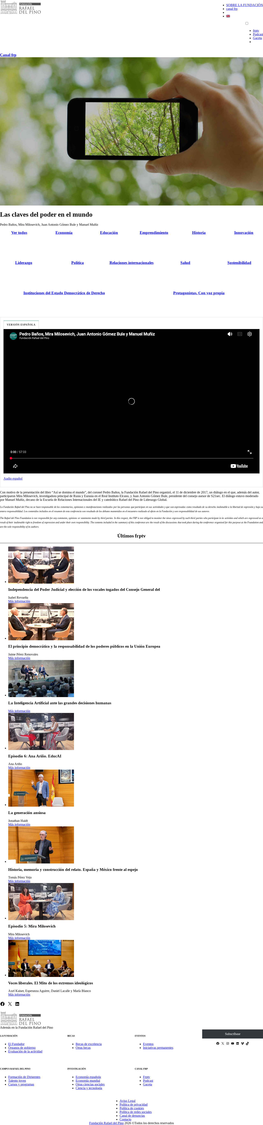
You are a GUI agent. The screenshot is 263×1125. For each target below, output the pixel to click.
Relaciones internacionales (131, 263)
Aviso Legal (127, 1101)
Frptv (146, 1077)
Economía (64, 232)
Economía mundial (88, 1080)
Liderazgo (23, 263)
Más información (19, 601)
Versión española (21, 324)
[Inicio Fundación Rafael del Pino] (20, 13)
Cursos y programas (21, 1084)
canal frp (232, 9)
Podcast (258, 34)
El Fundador (16, 1044)
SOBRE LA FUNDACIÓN (244, 5)
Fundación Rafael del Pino (106, 1123)
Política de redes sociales (136, 1112)
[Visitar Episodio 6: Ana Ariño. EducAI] (41, 731)
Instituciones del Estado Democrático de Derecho (64, 293)
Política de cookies (132, 1108)
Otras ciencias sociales (90, 1084)
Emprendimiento (154, 232)
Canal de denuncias (132, 1115)
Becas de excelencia (89, 1044)
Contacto (125, 1119)
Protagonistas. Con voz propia (199, 293)
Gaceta (257, 38)
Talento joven (17, 1080)
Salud (185, 263)
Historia (199, 232)
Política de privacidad (134, 1104)
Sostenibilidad (239, 263)
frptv (256, 30)
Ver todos (19, 232)
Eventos (148, 1044)
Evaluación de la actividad (25, 1051)
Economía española (88, 1077)
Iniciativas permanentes (158, 1047)
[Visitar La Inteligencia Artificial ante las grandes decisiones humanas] (41, 678)
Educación (109, 232)
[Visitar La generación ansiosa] (41, 788)
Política (77, 263)
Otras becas (83, 1047)
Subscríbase (232, 1034)
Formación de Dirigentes (24, 1077)
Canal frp (8, 55)
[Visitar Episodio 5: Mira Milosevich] (41, 901)
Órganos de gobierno (22, 1047)
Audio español (12, 478)
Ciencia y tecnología (89, 1088)
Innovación (243, 232)
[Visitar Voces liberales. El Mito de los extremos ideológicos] (41, 958)
